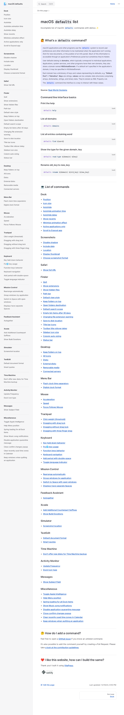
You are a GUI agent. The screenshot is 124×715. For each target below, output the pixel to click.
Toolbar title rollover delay (55, 328)
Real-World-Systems (57, 90)
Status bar (48, 340)
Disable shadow (50, 242)
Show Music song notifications (57, 605)
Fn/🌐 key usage (50, 447)
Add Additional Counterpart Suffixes (60, 510)
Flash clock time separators (56, 383)
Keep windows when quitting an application (63, 621)
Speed (46, 403)
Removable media (51, 367)
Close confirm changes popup (57, 613)
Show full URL (49, 270)
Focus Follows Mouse (53, 407)
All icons (47, 356)
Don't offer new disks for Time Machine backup (65, 554)
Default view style (51, 297)
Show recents (49, 219)
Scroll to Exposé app (52, 230)
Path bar (47, 293)
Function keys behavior (54, 450)
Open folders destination (54, 305)
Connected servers (52, 371)
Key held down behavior (54, 443)
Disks (45, 360)
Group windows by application (57, 478)
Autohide (47, 207)
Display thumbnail (51, 254)
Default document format (54, 538)
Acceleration (49, 399)
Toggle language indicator (55, 462)
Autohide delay (50, 215)
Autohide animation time (54, 211)
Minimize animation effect (55, 222)
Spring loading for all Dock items (58, 602)
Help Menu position (52, 598)
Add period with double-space (57, 458)
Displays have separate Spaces (57, 486)
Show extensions (51, 286)
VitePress (68, 665)
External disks (49, 363)
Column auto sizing (52, 336)
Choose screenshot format (55, 258)
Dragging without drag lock (55, 427)
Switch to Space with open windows (60, 482)
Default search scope (53, 309)
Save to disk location (52, 320)
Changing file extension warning (58, 317)
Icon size (47, 203)
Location (47, 250)
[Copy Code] (112, 110)
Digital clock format (52, 387)
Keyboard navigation (52, 454)
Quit (45, 282)
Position (47, 199)
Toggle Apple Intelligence (54, 594)
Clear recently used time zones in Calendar (63, 617)
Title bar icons (49, 324)
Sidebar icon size (51, 332)
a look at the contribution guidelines (62, 647)
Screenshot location (52, 526)
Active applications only (54, 226)
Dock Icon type (50, 570)
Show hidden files (51, 290)
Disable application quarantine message (61, 609)
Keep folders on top (52, 301)
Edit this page (48, 685)
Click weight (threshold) (54, 419)
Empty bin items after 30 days (57, 313)
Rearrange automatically (54, 474)
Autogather (48, 498)
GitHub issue (65, 639)
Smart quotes (49, 542)
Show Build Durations (53, 514)
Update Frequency (51, 566)
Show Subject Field (52, 582)
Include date (48, 246)
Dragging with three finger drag (57, 431)
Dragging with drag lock (54, 423)
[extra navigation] (119, 4)
